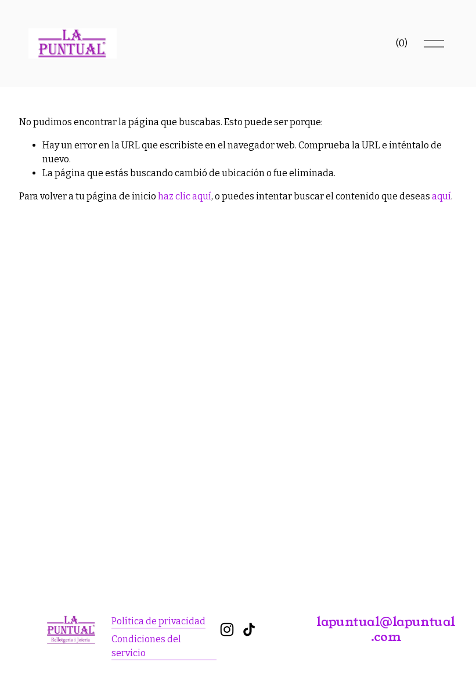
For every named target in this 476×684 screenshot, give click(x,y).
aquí (441, 196)
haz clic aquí (184, 196)
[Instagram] (227, 629)
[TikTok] (249, 629)
